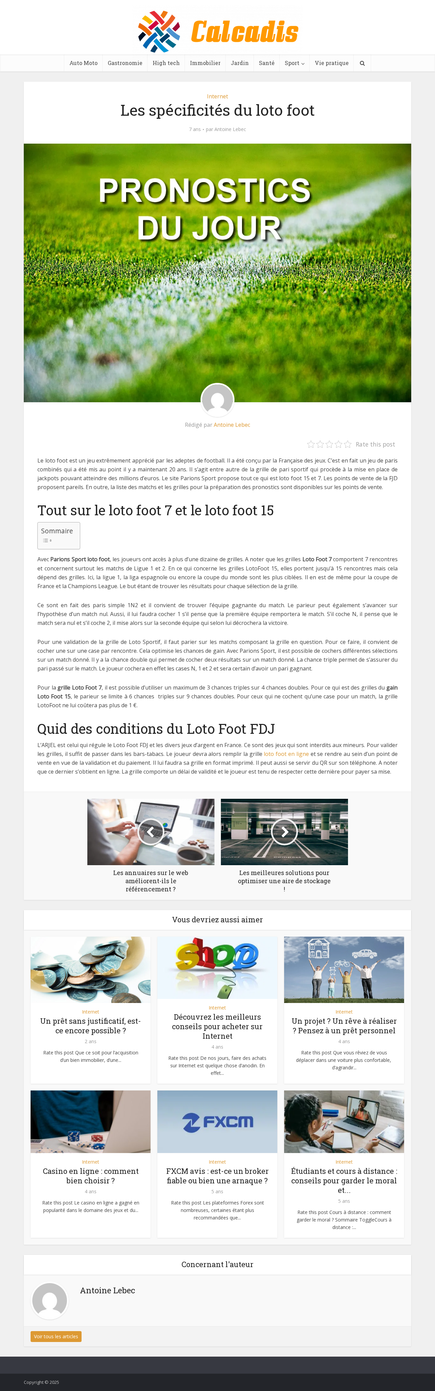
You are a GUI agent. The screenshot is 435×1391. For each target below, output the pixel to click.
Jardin (240, 62)
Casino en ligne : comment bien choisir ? (91, 1175)
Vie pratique (332, 62)
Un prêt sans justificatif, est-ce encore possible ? (90, 1025)
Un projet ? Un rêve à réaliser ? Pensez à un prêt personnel (344, 1025)
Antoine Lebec (230, 129)
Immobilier (205, 62)
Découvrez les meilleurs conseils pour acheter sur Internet (217, 1026)
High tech (166, 62)
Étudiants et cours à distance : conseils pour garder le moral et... (344, 1180)
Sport (292, 62)
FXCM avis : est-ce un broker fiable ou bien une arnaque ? (217, 1175)
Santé (267, 62)
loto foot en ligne (286, 754)
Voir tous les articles (56, 1336)
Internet (217, 96)
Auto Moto (83, 62)
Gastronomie (125, 62)
